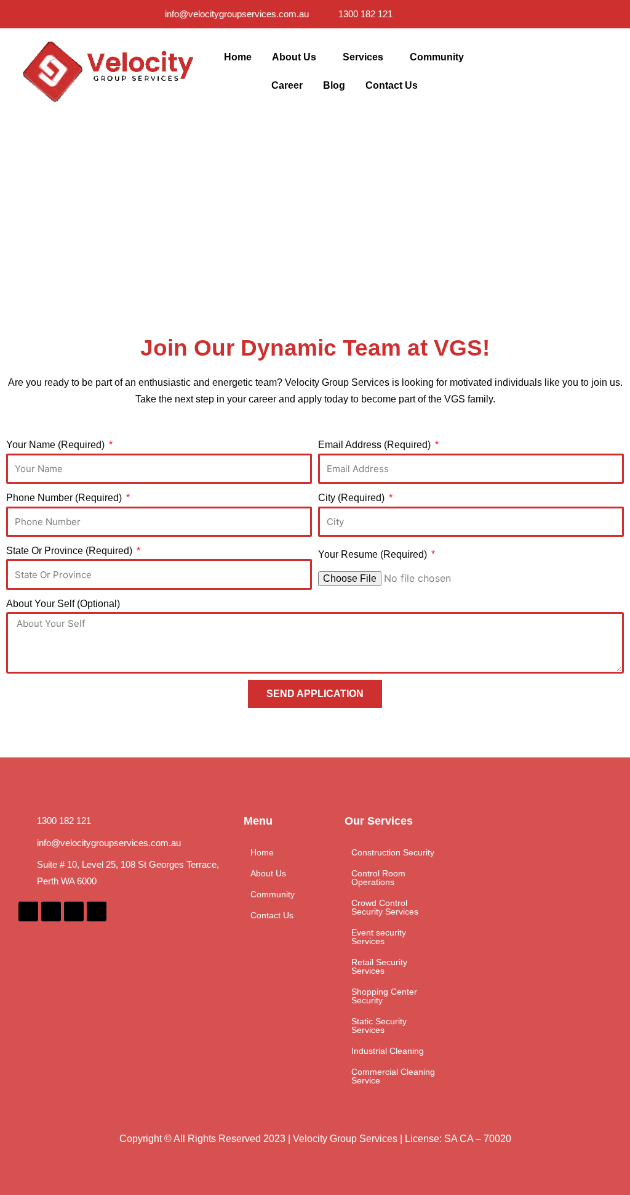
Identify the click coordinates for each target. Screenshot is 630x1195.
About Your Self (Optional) (63, 603)
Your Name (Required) (56, 444)
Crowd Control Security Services (384, 907)
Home (238, 57)
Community (437, 57)
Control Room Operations (378, 877)
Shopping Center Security (384, 996)
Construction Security (392, 852)
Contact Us (391, 85)
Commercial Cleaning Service (393, 1076)
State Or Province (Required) (70, 550)
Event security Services (378, 937)
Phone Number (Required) (65, 497)
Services (363, 57)
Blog (334, 85)
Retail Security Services (379, 966)
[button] (297, 57)
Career (287, 85)
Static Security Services (379, 1025)
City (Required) (352, 497)
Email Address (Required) (375, 444)
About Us (294, 57)
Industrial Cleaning (387, 1051)
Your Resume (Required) (373, 554)
